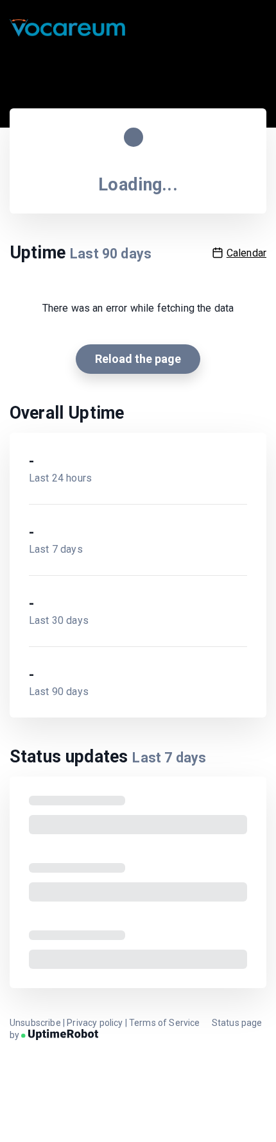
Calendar (246, 253)
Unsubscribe (35, 1023)
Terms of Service (164, 1023)
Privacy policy (95, 1023)
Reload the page (138, 358)
